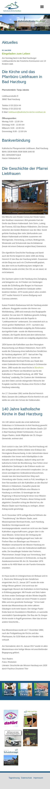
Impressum (38, 778)
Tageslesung (14, 778)
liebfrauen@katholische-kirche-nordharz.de (27, 112)
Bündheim (39, 368)
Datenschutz (26, 778)
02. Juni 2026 (6, 50)
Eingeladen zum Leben (16, 53)
